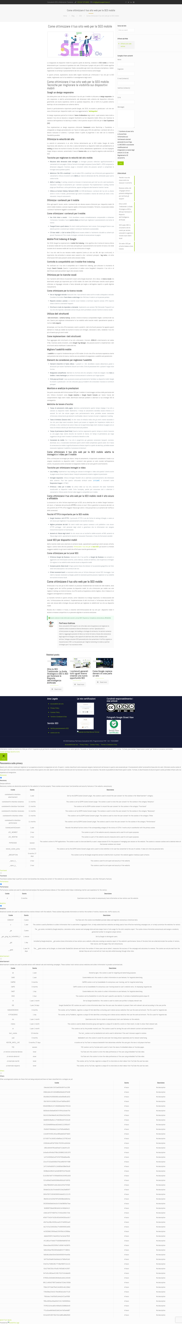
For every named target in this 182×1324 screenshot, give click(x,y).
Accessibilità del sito (57, 704)
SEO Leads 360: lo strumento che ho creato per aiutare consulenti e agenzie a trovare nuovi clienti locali (126, 231)
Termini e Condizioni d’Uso (58, 716)
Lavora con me (55, 732)
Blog (73, 16)
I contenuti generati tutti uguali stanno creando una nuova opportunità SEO (79, 674)
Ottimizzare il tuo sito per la (86, 547)
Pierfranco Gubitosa (67, 623)
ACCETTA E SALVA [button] (5, 1320)
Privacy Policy (54, 708)
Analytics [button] (3, 903)
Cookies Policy (55, 712)
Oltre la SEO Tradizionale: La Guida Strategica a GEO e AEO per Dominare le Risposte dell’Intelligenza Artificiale (57, 676)
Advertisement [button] (4, 956)
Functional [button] (3, 870)
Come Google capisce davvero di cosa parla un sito (102, 673)
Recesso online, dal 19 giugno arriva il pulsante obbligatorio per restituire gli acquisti (125, 193)
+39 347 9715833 (83, 2)
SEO (80, 16)
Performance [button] (4, 881)
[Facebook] (126, 2)
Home (65, 16)
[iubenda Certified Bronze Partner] (88, 732)
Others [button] (2, 1071)
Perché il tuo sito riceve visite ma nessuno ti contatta (125, 180)
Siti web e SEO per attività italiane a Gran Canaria (126, 246)
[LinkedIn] (131, 2)
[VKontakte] (134, 2)
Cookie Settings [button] (5, 752)
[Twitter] (129, 2)
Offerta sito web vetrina (126, 45)
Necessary (3, 780)
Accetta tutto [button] (15, 752)
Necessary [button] (3, 775)
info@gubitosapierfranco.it (101, 2)
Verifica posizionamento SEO (59, 728)
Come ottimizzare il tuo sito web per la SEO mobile (102, 16)
